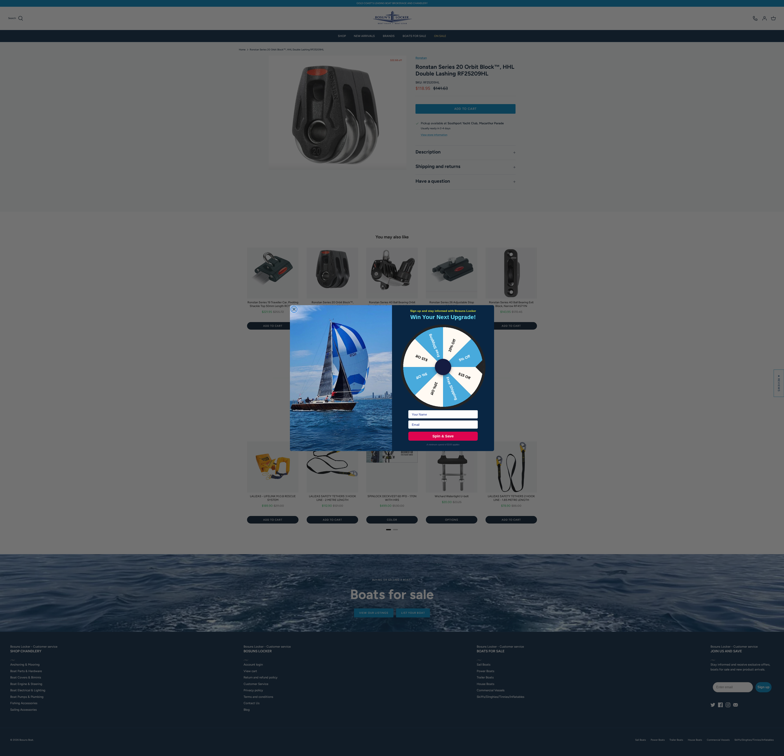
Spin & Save (443, 436)
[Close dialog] (294, 309)
